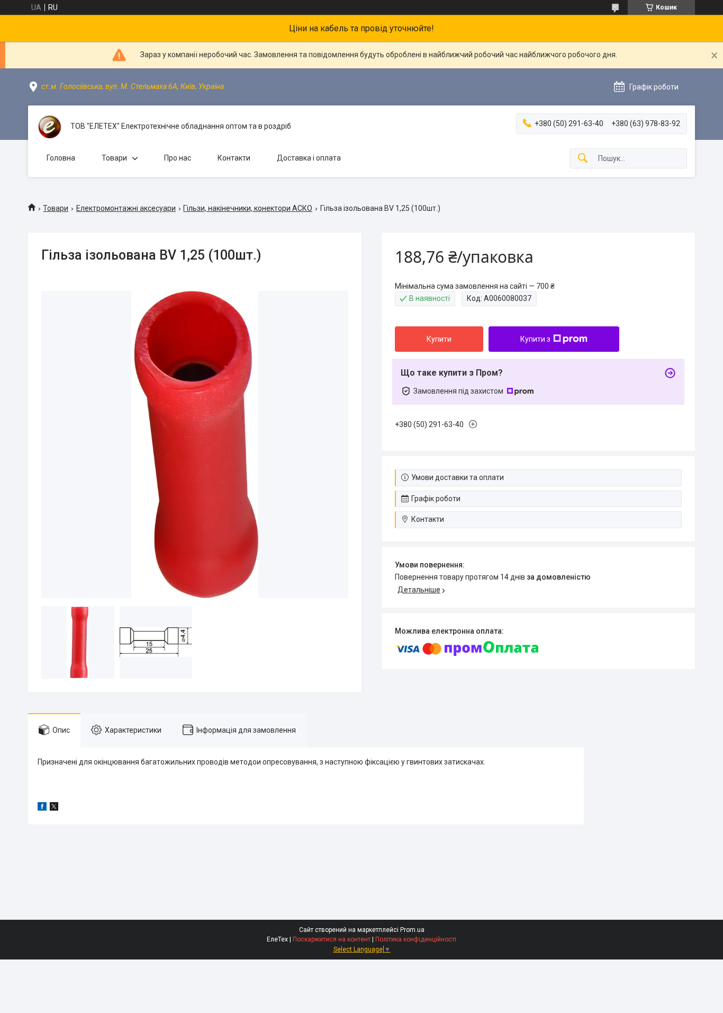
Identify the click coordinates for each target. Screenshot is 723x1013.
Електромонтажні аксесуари (126, 208)
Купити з (535, 339)
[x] (54, 808)
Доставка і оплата (309, 158)
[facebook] (42, 808)
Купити (439, 339)
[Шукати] (582, 158)
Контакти (234, 158)
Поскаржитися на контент (331, 939)
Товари (114, 158)
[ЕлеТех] (49, 126)
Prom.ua (412, 930)
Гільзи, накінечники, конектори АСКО (247, 208)
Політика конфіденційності (415, 939)
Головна (61, 158)
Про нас (177, 158)
